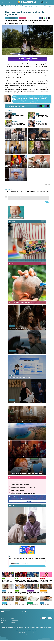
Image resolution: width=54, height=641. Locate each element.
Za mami (26, 6)
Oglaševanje (4, 627)
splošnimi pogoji (17, 563)
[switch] (42, 2)
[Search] (51, 2)
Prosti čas (50, 6)
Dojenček (12, 5)
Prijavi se (47, 201)
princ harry (8, 106)
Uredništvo (10, 627)
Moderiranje (21, 627)
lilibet (19, 106)
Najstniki (21, 5)
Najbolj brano (13, 477)
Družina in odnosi (38, 6)
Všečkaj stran (28, 501)
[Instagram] (10, 2)
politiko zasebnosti (24, 563)
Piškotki (27, 627)
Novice (2, 5)
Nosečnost (7, 5)
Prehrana (46, 5)
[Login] (47, 2)
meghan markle (14, 106)
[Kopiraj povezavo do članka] (49, 18)
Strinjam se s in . (19, 563)
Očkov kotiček (30, 6)
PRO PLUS (16, 627)
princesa (23, 106)
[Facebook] (7, 2)
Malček (16, 5)
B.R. (7, 17)
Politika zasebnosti (48, 627)
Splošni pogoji (19, 630)
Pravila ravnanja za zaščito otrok (31, 630)
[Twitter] (42, 18)
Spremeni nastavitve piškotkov (36, 627)
